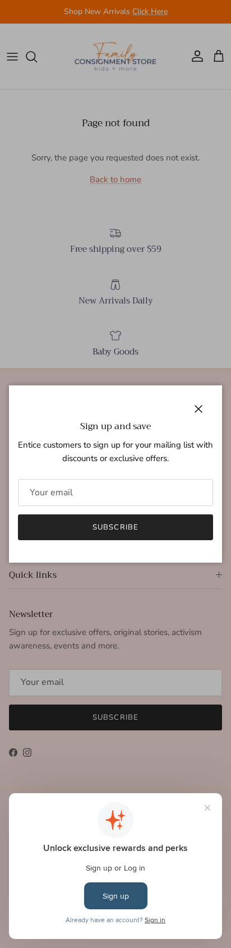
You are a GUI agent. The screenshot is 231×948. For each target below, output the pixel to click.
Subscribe (115, 527)
